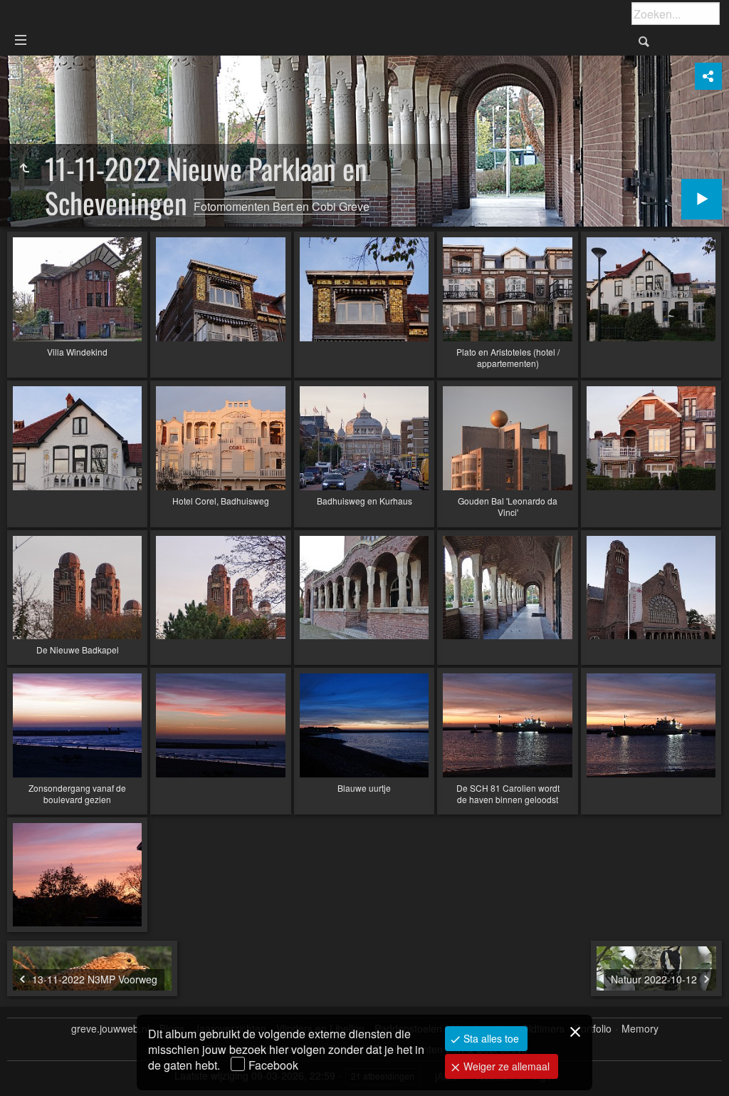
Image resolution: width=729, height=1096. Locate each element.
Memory (640, 1028)
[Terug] (24, 168)
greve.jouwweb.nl (110, 1028)
